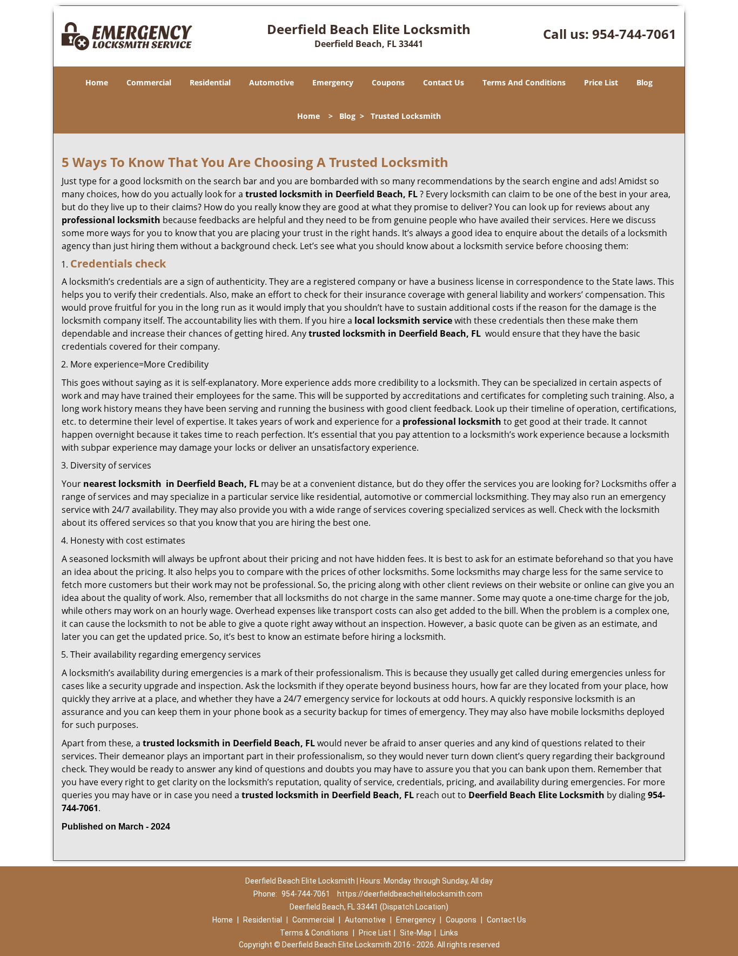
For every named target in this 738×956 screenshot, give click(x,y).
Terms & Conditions (314, 932)
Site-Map (416, 932)
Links (449, 932)
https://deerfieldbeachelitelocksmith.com (409, 894)
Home (96, 82)
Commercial (148, 82)
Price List (601, 82)
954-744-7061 (634, 34)
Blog (644, 82)
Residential (210, 82)
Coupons (388, 82)
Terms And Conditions (524, 82)
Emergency (332, 82)
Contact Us (443, 82)
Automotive (271, 82)
